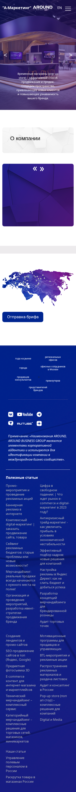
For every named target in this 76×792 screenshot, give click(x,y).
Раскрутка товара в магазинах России (20, 779)
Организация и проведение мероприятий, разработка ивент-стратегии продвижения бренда (20, 608)
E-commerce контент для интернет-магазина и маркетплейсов (21, 683)
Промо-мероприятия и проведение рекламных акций (19, 492)
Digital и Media (51, 719)
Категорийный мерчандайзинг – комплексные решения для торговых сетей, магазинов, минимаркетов (19, 728)
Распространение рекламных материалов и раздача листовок (53, 672)
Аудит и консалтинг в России (55, 687)
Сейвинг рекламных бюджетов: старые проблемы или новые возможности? (20, 555)
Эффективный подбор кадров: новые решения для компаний (52, 557)
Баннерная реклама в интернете (14, 509)
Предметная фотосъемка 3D (18, 668)
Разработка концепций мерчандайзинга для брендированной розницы (53, 604)
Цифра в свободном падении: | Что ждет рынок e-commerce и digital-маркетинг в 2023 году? (54, 498)
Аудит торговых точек (52, 623)
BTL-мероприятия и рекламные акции (55, 657)
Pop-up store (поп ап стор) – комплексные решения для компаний (53, 704)
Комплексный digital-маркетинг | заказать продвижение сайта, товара (20, 529)
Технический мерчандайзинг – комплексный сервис (19, 702)
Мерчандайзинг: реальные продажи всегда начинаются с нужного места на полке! (20, 580)
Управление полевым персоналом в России (16, 764)
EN (59, 8)
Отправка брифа (23, 317)
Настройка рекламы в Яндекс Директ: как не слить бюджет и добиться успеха (53, 578)
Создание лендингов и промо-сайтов (16, 640)
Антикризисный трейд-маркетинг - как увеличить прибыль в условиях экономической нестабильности (54, 531)
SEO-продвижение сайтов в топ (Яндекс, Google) (20, 655)
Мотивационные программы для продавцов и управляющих (53, 642)
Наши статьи (16, 751)
